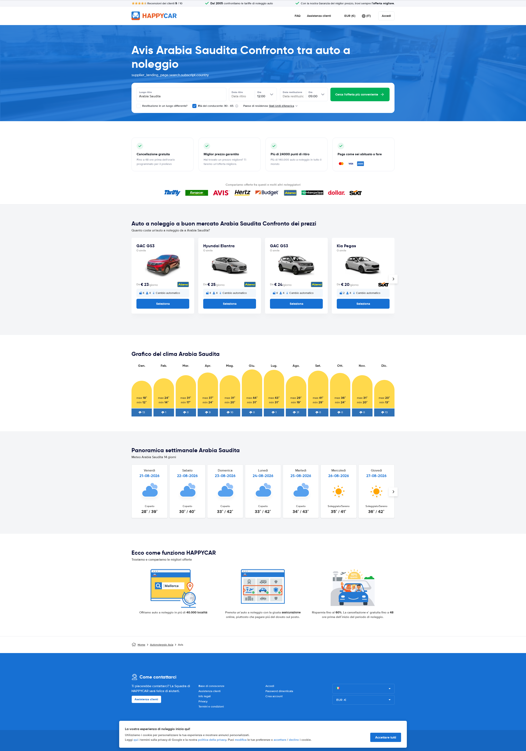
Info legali (204, 696)
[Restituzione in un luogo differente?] (138, 106)
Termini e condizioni (211, 706)
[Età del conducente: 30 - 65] (194, 106)
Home (141, 644)
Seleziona (163, 303)
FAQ (297, 16)
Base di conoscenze (211, 686)
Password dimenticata (279, 691)
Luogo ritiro (145, 92)
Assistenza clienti (319, 16)
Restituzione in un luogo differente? (164, 106)
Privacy (203, 701)
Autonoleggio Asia (161, 644)
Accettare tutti (385, 737)
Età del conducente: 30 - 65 (215, 106)
